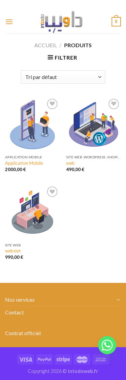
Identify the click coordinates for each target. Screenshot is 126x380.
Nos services (20, 299)
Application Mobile (24, 163)
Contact (14, 312)
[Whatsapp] (107, 345)
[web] (93, 124)
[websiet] (32, 212)
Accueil (45, 45)
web (70, 163)
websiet (13, 250)
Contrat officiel (23, 333)
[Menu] (9, 21)
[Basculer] (118, 299)
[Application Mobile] (32, 124)
